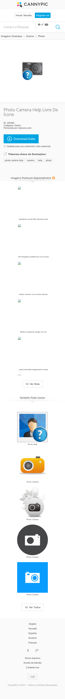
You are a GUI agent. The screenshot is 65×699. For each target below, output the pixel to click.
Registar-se (42, 15)
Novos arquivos (32, 658)
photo (48, 160)
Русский (33, 628)
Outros (17, 125)
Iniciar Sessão (24, 15)
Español (33, 633)
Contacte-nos (32, 667)
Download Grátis (24, 138)
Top (33, 677)
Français (32, 642)
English (32, 624)
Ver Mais (35, 383)
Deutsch (33, 638)
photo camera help (14, 160)
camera (30, 160)
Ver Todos (34, 607)
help (40, 160)
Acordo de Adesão (32, 663)
